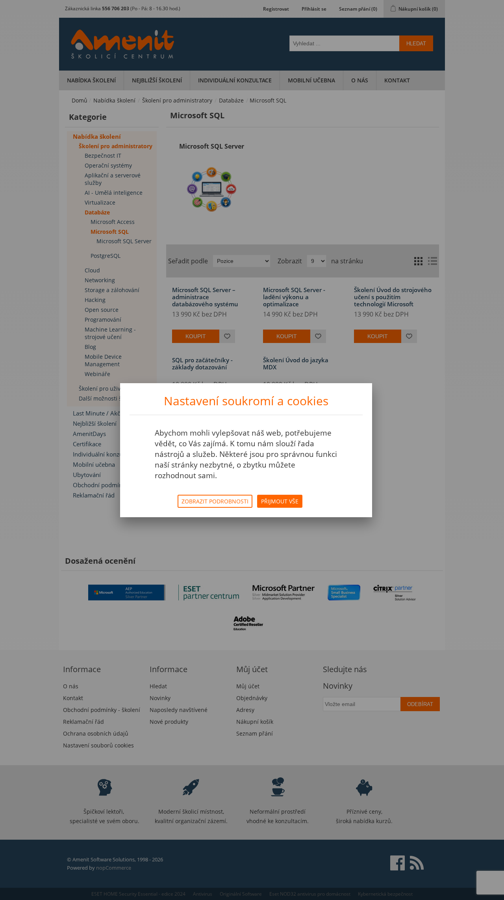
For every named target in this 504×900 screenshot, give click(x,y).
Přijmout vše (279, 501)
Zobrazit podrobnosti (215, 501)
